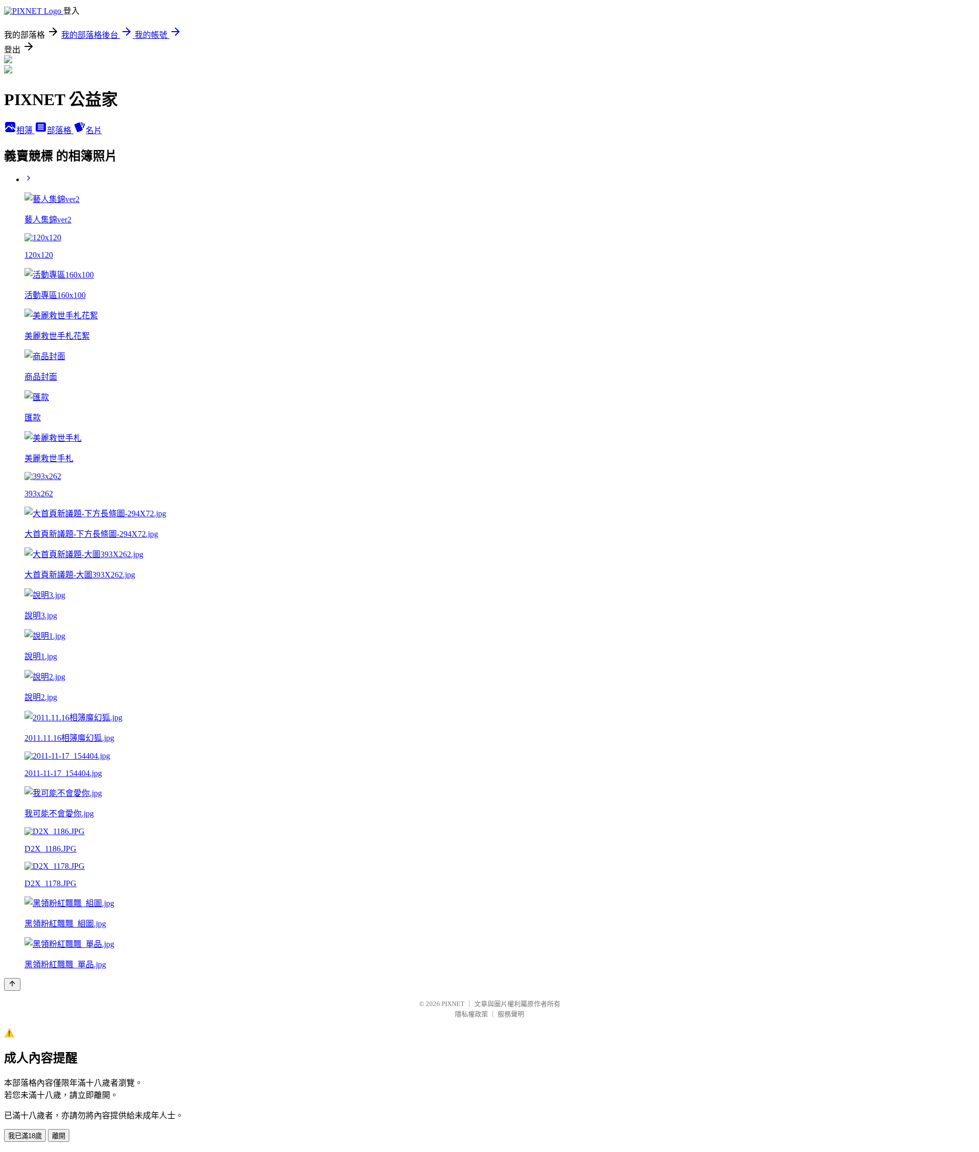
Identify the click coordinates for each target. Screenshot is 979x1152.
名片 (94, 130)
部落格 (60, 130)
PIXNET (453, 1004)
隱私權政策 (471, 1014)
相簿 (25, 130)
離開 (58, 1136)
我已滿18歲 (25, 1136)
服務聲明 (511, 1014)
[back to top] (12, 984)
